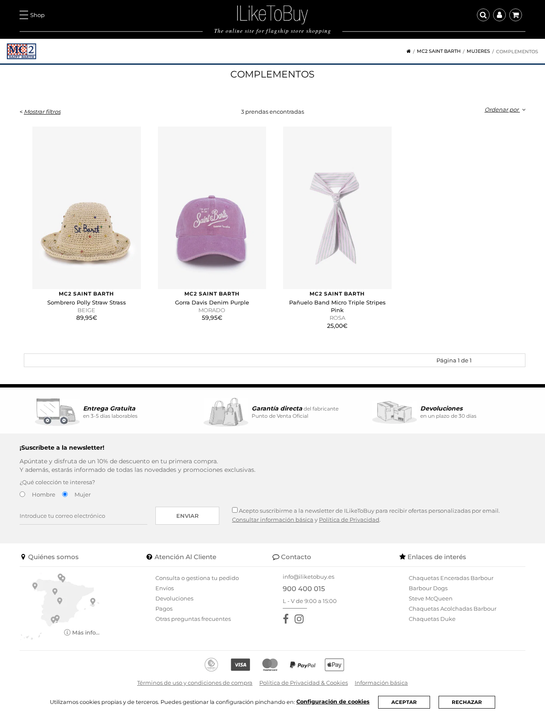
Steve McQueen (431, 598)
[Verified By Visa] (240, 665)
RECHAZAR (467, 702)
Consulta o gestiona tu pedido (197, 577)
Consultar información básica (272, 519)
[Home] (406, 51)
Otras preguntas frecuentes (193, 618)
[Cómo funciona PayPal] (302, 665)
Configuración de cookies (333, 701)
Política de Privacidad (349, 519)
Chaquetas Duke (432, 618)
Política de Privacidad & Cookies (303, 682)
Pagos (163, 608)
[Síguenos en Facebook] (287, 619)
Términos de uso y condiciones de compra (194, 682)
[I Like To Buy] (272, 14)
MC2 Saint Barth (439, 51)
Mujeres (478, 51)
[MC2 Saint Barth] (21, 51)
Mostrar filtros (42, 111)
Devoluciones (174, 598)
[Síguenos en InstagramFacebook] (301, 619)
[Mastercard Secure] (270, 665)
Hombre (43, 494)
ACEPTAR (404, 702)
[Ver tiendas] (60, 606)
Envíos (164, 588)
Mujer (83, 494)
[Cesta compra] (515, 15)
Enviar (187, 515)
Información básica (381, 682)
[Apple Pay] (334, 665)
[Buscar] (483, 15)
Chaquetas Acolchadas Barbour (452, 608)
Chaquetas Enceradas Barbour (451, 577)
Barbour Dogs (428, 588)
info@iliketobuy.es (308, 576)
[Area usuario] (499, 15)
